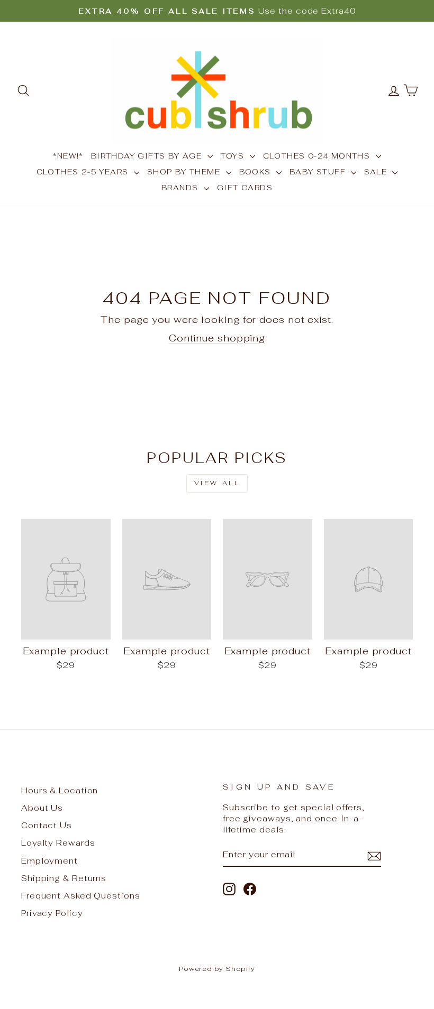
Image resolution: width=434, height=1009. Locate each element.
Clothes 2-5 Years (84, 172)
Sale (377, 172)
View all (217, 483)
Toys (234, 156)
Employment (49, 861)
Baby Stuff (319, 172)
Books (256, 172)
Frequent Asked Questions (80, 896)
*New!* (68, 156)
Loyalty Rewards (58, 843)
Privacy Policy (52, 913)
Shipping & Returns (63, 878)
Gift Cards (245, 187)
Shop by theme (185, 172)
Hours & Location (59, 790)
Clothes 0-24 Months (318, 156)
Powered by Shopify (217, 968)
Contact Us (46, 825)
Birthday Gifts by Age (148, 156)
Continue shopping (217, 338)
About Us (42, 808)
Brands (181, 187)
